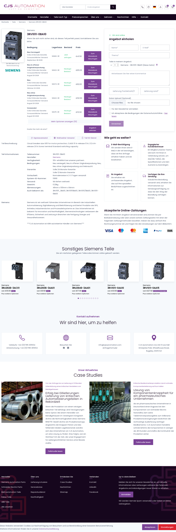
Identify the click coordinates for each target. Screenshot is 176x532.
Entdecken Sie (66, 476)
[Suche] (113, 7)
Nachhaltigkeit (37, 497)
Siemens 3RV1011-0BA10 (38, 22)
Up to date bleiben (127, 476)
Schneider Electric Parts (11, 487)
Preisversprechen (80, 17)
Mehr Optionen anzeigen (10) (64, 121)
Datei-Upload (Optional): (120, 98)
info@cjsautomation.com (110, 345)
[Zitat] (166, 7)
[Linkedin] (68, 348)
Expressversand (41, 138)
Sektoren (108, 17)
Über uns (95, 17)
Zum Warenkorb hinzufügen (92, 56)
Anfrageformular (110, 348)
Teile (14, 22)
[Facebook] (64, 348)
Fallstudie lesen (55, 451)
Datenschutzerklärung (49, 529)
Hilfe (134, 17)
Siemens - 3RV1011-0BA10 (131, 65)
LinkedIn (92, 487)
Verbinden (94, 476)
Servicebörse (36, 487)
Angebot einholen (92, 129)
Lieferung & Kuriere (39, 482)
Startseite (32, 17)
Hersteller (44, 17)
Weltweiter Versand (65, 138)
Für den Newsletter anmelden (125, 109)
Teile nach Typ (60, 17)
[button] (154, 7)
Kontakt (144, 17)
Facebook (93, 492)
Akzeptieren (150, 527)
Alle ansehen (7, 507)
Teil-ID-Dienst (90, 138)
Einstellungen (167, 527)
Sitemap (64, 492)
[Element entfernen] (156, 65)
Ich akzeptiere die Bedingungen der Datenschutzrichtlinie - (140, 114)
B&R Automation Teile (11, 492)
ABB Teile (5, 502)
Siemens (22, 22)
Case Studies (66, 482)
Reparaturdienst (38, 492)
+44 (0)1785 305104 (26, 345)
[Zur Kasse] (172, 7)
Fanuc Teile (6, 497)
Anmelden (126, 494)
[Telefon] (142, 7)
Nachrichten (123, 17)
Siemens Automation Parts (13, 482)
